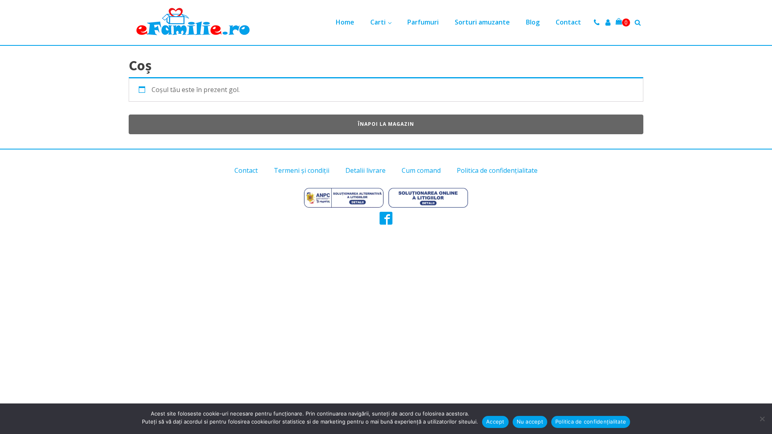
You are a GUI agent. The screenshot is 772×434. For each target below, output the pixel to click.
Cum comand (421, 170)
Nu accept (530, 421)
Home (345, 22)
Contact (568, 22)
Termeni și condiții (301, 170)
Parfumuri (423, 22)
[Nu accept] (762, 419)
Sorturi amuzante (482, 22)
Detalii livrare (365, 170)
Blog (533, 22)
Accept (495, 421)
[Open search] (637, 22)
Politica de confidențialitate (497, 170)
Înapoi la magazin (386, 124)
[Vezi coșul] (623, 22)
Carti (378, 22)
